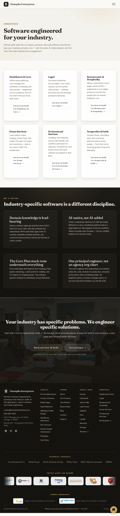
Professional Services (104, 415)
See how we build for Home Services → (21, 160)
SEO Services (45, 425)
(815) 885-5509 (10, 414)
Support (63, 419)
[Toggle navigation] (113, 4)
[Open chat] (113, 509)
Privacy (106, 509)
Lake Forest (84, 407)
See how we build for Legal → (60, 104)
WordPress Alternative (44, 419)
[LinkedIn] (6, 431)
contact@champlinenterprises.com (17, 410)
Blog (62, 411)
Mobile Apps (45, 402)
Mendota (83, 423)
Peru (81, 415)
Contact (63, 415)
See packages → (77, 347)
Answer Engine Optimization (46, 430)
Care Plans (44, 440)
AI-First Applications (48, 394)
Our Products (65, 398)
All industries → (105, 421)
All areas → (84, 432)
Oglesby (83, 411)
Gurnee (83, 394)
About (62, 394)
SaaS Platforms (46, 407)
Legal (101, 398)
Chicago (83, 427)
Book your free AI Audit (46, 347)
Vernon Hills (84, 402)
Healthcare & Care (106, 394)
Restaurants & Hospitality (104, 403)
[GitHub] (11, 431)
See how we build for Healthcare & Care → (21, 109)
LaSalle (82, 419)
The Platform (65, 402)
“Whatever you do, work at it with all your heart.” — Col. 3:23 (66, 509)
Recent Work (65, 407)
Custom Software (47, 398)
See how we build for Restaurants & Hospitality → (98, 108)
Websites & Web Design (47, 412)
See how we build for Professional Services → (60, 166)
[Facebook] (16, 431)
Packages (44, 436)
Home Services (105, 409)
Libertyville (84, 398)
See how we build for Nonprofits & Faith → (98, 160)
